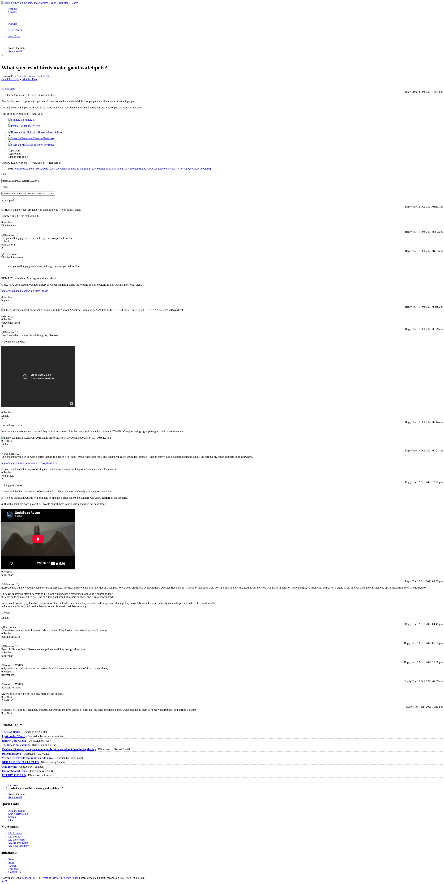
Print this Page (29, 79)
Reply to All (15, 51)
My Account (15, 833)
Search (74, 2)
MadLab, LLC (30, 877)
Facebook (13, 868)
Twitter (12, 865)
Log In (52, 2)
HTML (5, 187)
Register (63, 2)
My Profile (14, 836)
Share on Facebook (43, 138)
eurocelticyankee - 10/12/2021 (113, 168)
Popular (12, 23)
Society (41, 76)
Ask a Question (16, 810)
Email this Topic (10, 79)
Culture (31, 76)
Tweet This (33, 125)
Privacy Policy (70, 877)
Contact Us (14, 871)
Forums (12, 8)
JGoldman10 (8, 88)
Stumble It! (28, 119)
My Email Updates (18, 845)
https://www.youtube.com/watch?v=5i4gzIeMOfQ (29, 463)
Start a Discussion (18, 813)
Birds (49, 76)
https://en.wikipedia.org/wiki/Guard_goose (24, 290)
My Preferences (16, 839)
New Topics (15, 29)
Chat (11, 820)
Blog (11, 862)
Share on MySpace (43, 144)
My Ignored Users (18, 842)
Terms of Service (50, 877)
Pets (13, 76)
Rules (11, 859)
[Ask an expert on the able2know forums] (24, 2)
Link (4, 174)
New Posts (14, 36)
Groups (12, 11)
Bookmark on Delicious (50, 132)
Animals (21, 76)
